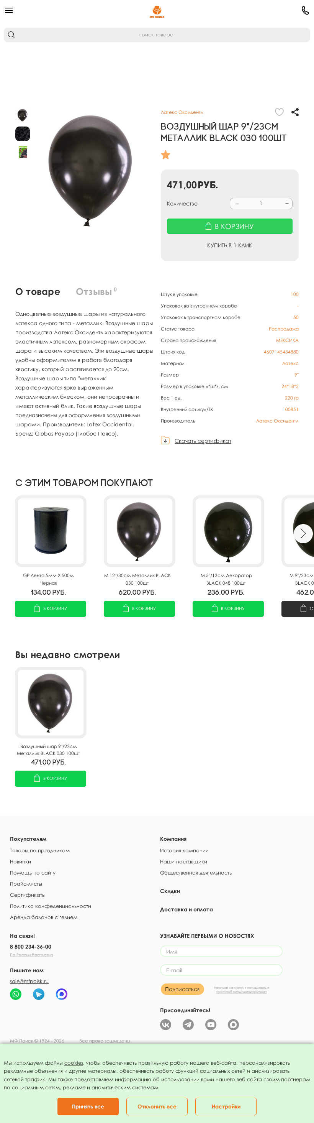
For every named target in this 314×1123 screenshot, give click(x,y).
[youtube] (210, 1023)
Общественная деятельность (196, 873)
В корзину (55, 608)
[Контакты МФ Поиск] (259, 10)
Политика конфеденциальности (50, 906)
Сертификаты (28, 895)
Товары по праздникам (40, 850)
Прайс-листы (26, 884)
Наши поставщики (183, 861)
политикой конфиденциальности (241, 991)
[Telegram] (188, 1023)
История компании (184, 850)
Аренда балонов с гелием (43, 917)
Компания (173, 838)
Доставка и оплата (186, 909)
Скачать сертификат (203, 440)
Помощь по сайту (33, 873)
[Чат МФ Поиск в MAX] (61, 994)
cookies (73, 1063)
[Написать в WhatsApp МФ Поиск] (15, 994)
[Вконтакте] (165, 1023)
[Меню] (55, 10)
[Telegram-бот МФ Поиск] (38, 994)
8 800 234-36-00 (30, 946)
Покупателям (28, 838)
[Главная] (157, 10)
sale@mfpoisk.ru (29, 981)
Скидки (170, 891)
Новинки (20, 861)
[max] (233, 1023)
